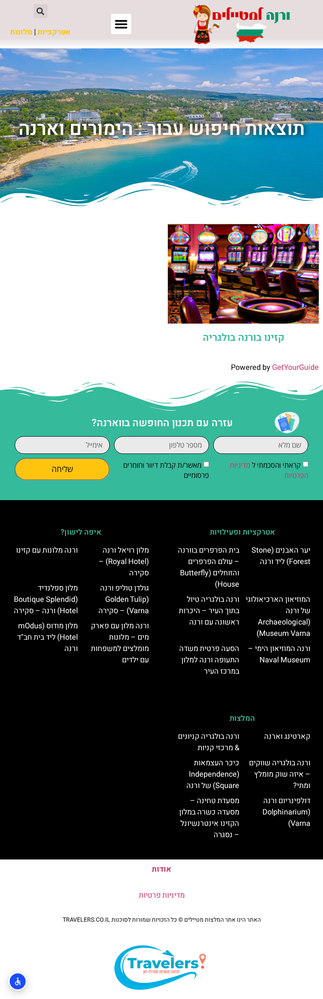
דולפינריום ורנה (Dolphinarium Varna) (286, 812)
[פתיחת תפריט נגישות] (17, 981)
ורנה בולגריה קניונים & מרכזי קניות (208, 742)
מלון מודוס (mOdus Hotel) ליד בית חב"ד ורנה (47, 637)
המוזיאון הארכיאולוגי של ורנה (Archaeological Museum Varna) (278, 616)
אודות (161, 869)
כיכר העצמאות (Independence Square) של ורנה (212, 774)
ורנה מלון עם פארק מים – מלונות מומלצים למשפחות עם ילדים (120, 643)
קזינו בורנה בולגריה (243, 337)
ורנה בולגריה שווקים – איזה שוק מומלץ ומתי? (279, 774)
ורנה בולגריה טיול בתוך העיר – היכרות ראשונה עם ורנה (209, 611)
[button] (121, 24)
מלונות (21, 32)
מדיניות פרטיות (162, 895)
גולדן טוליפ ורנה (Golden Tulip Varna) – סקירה (123, 600)
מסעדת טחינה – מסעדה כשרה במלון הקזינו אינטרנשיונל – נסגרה (209, 818)
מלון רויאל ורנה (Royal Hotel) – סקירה (124, 562)
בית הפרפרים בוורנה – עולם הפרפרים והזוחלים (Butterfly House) (208, 567)
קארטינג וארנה (287, 736)
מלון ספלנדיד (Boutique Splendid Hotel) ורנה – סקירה (46, 600)
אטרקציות (54, 32)
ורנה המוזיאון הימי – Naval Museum (279, 654)
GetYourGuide (295, 367)
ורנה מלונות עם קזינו (47, 550)
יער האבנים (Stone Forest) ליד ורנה (281, 556)
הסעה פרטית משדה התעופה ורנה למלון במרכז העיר (209, 660)
